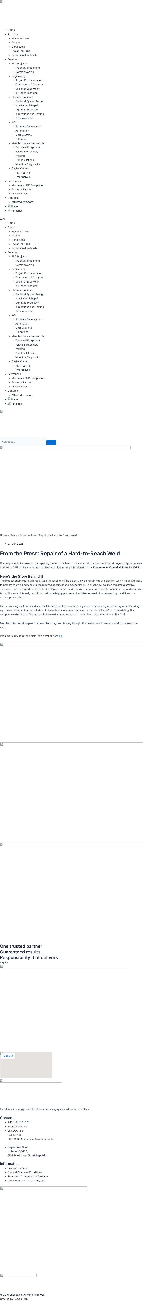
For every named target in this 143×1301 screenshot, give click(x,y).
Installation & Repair (27, 105)
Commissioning (24, 72)
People (16, 42)
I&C (14, 122)
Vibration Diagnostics (28, 164)
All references (20, 193)
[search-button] (51, 442)
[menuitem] (13, 206)
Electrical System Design (29, 101)
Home (11, 30)
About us (13, 34)
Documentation (24, 118)
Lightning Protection (27, 109)
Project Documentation (28, 80)
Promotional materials (24, 55)
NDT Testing (22, 172)
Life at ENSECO (21, 50)
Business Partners (22, 189)
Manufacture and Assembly (28, 143)
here (45, 636)
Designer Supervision (27, 88)
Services (13, 59)
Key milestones (20, 38)
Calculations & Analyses (29, 84)
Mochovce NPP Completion (28, 185)
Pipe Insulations (24, 160)
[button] (71, 219)
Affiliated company (23, 202)
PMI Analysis (23, 176)
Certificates (18, 46)
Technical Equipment (27, 147)
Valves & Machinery (26, 151)
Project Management (27, 67)
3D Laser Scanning (26, 92)
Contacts (13, 197)
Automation (22, 130)
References (14, 181)
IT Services (21, 139)
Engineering (19, 76)
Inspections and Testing (29, 114)
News (13, 535)
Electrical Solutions (23, 97)
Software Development (28, 126)
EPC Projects (19, 63)
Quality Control (20, 168)
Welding (20, 155)
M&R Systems (23, 134)
